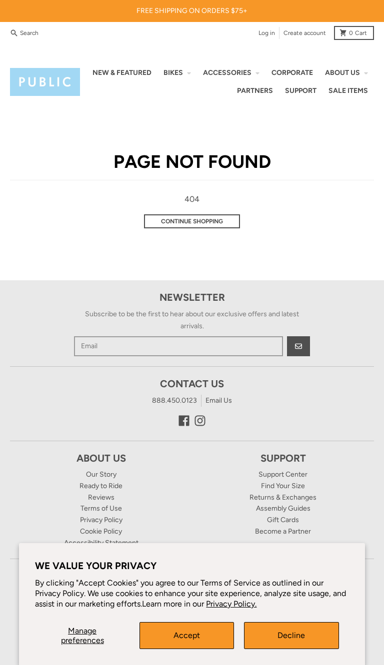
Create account (305, 32)
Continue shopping (192, 221)
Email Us (219, 400)
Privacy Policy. (231, 604)
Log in (266, 32)
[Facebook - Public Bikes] (184, 421)
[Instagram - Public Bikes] (200, 421)
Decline (291, 635)
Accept (187, 635)
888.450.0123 (174, 400)
